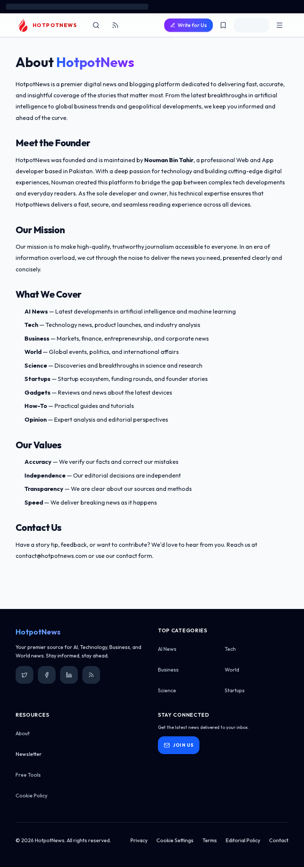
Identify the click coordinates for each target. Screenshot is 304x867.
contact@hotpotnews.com (51, 555)
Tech (230, 649)
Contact (278, 840)
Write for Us (192, 25)
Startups (235, 690)
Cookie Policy (31, 795)
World (232, 669)
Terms (209, 840)
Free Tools (28, 774)
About (23, 733)
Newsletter (29, 754)
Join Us (183, 745)
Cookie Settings (175, 840)
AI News (167, 649)
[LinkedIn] (69, 675)
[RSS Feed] (115, 25)
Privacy (139, 840)
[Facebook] (47, 675)
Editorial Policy (243, 840)
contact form (134, 555)
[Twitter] (24, 675)
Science (167, 690)
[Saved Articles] (223, 25)
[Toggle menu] (279, 25)
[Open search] (96, 25)
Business (168, 669)
